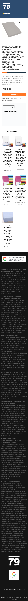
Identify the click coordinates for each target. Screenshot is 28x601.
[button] (19, 22)
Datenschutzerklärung (18, 589)
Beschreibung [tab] (9, 107)
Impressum (9, 589)
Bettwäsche (9, 76)
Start (3, 76)
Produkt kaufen (14, 94)
